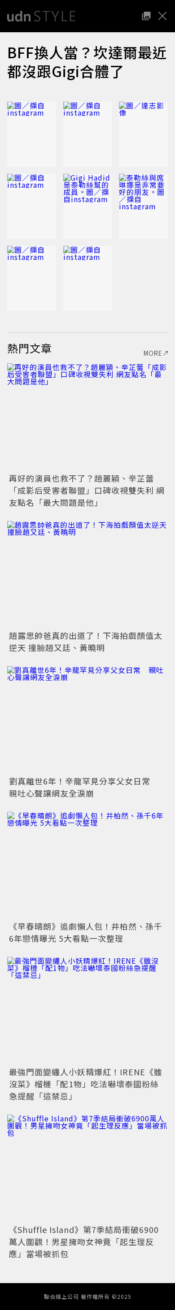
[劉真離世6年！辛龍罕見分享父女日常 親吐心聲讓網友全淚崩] (87, 719)
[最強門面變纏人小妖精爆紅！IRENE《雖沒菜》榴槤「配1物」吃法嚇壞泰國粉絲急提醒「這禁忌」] (87, 1010)
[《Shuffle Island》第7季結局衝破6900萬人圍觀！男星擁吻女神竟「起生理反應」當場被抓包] (87, 1168)
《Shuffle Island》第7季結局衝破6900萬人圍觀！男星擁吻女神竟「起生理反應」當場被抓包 (84, 1241)
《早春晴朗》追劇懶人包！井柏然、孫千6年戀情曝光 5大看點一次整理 (85, 932)
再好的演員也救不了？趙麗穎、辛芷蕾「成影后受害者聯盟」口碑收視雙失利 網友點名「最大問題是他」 (87, 490)
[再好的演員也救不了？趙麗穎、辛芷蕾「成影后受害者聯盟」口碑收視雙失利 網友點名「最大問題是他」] (87, 416)
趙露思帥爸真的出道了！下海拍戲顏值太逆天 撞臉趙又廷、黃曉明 (85, 641)
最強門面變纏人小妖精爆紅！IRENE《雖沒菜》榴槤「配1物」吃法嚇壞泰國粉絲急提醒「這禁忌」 (85, 1084)
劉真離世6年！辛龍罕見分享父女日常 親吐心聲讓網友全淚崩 (84, 787)
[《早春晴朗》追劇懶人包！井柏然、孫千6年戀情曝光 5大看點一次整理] (87, 865)
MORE (153, 353)
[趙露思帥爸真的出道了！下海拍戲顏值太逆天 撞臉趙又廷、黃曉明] (87, 574)
